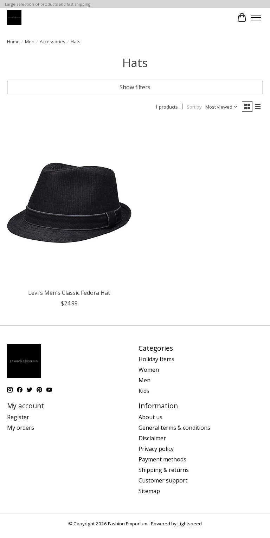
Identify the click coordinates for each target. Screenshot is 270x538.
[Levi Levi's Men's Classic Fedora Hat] (69, 203)
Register (18, 417)
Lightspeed (190, 523)
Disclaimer (152, 438)
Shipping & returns (164, 470)
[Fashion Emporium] (14, 17)
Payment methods (162, 459)
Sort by (194, 107)
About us (150, 417)
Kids (144, 391)
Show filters (135, 87)
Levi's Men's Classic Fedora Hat (69, 293)
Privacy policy (156, 449)
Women (149, 370)
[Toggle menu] (256, 18)
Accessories (52, 41)
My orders (20, 428)
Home (13, 41)
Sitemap (149, 491)
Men (29, 41)
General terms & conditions (174, 428)
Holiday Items (156, 359)
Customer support (163, 480)
